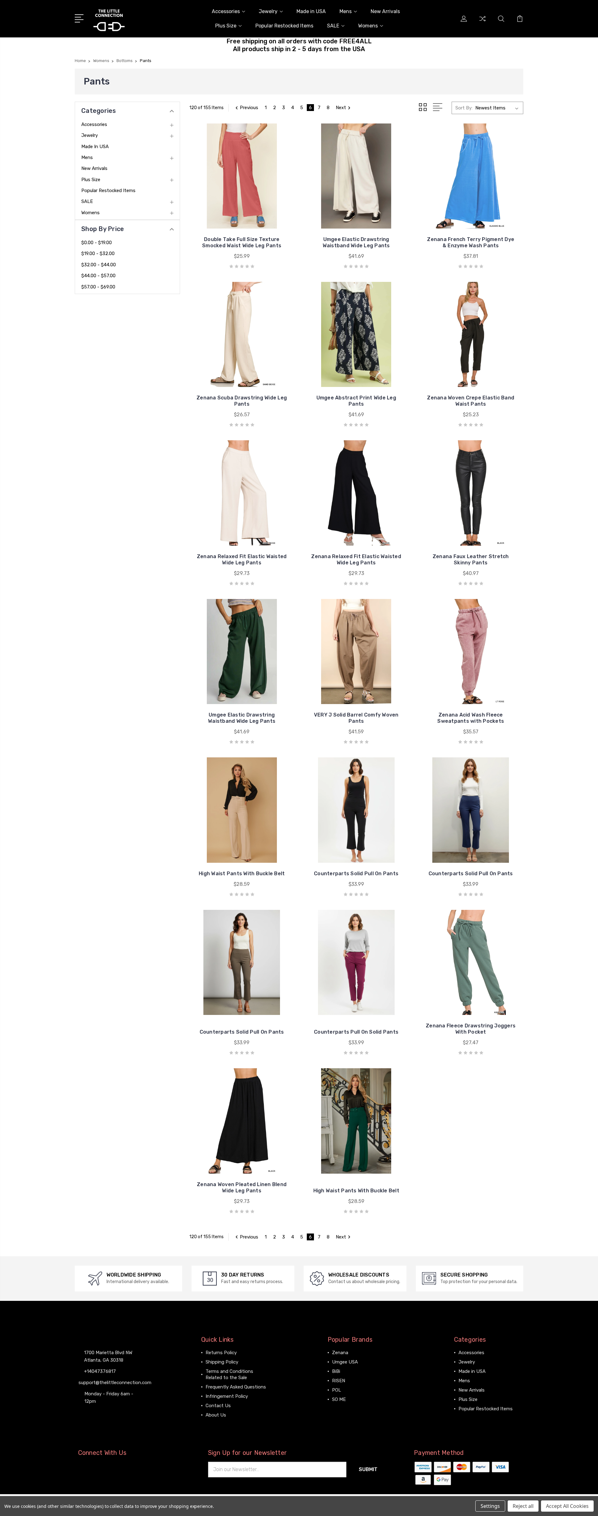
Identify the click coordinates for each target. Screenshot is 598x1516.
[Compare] (482, 22)
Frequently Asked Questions (236, 1387)
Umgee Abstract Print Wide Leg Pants (356, 401)
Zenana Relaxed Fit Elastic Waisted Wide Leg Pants (242, 559)
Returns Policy (221, 1352)
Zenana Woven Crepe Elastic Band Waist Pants (470, 401)
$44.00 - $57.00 (98, 275)
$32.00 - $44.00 (98, 265)
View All (340, 1409)
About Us (216, 1415)
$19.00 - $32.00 (98, 253)
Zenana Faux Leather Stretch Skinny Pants (471, 559)
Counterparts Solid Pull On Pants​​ (356, 873)
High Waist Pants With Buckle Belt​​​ (356, 1191)
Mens (345, 11)
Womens (368, 26)
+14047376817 (100, 1371)
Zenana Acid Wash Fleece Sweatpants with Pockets (470, 718)
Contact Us (218, 1405)
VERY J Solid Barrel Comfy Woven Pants (356, 718)
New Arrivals (385, 11)
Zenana (340, 1352)
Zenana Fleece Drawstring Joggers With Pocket (470, 1029)
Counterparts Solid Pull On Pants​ (471, 873)
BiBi (336, 1371)
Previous (249, 107)
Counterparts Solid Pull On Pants (242, 1032)
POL (336, 1390)
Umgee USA (345, 1362)
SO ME (339, 1399)
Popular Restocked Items (284, 26)
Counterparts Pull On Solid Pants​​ (356, 1032)
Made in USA (311, 11)
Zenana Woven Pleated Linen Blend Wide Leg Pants (242, 1187)
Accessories (226, 11)
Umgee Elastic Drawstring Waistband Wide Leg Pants (356, 242)
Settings (490, 1506)
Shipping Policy (222, 1362)
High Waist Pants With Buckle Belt (242, 873)
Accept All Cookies (567, 1506)
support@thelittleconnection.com (114, 1382)
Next (341, 107)
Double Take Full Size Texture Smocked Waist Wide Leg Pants (241, 242)
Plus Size (225, 26)
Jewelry (268, 11)
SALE (333, 26)
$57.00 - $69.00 (98, 287)
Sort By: (463, 108)
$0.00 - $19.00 (96, 242)
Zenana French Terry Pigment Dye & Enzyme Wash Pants (470, 242)
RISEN (338, 1380)
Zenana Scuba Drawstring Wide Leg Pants (242, 401)
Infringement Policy (227, 1396)
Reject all (523, 1506)
